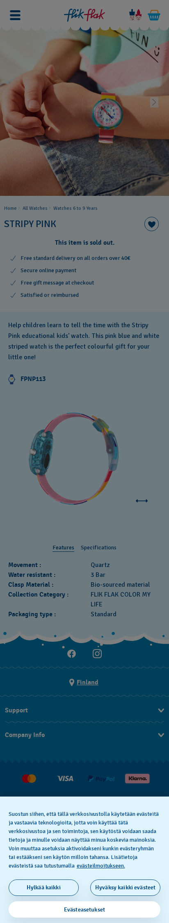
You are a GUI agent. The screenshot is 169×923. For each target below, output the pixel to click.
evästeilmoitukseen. (101, 865)
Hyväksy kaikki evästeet (125, 887)
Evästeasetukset (84, 909)
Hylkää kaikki (44, 887)
